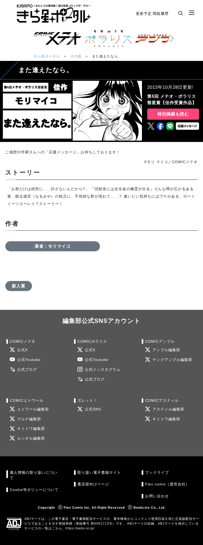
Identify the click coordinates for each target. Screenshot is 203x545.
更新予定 (144, 13)
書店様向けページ (93, 484)
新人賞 (18, 286)
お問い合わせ (157, 496)
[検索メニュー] (180, 13)
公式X (22, 350)
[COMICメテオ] (57, 38)
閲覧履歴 (161, 13)
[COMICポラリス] (108, 38)
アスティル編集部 (168, 409)
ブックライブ (157, 473)
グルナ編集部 (29, 419)
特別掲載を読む (173, 114)
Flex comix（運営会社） (167, 484)
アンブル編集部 (166, 350)
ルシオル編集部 (31, 438)
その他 (75, 56)
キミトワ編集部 (31, 429)
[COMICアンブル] (159, 38)
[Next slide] (171, 38)
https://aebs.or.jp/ (80, 528)
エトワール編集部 (33, 409)
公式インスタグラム (103, 370)
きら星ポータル (47, 56)
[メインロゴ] (54, 13)
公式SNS (93, 409)
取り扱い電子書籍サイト (99, 473)
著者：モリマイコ (53, 246)
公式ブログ (27, 370)
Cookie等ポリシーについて (34, 490)
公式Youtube (29, 360)
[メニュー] (191, 13)
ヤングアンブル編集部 (172, 360)
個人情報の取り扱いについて (33, 475)
